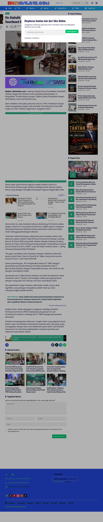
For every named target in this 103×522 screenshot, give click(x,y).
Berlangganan (72, 31)
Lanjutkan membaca (32, 38)
